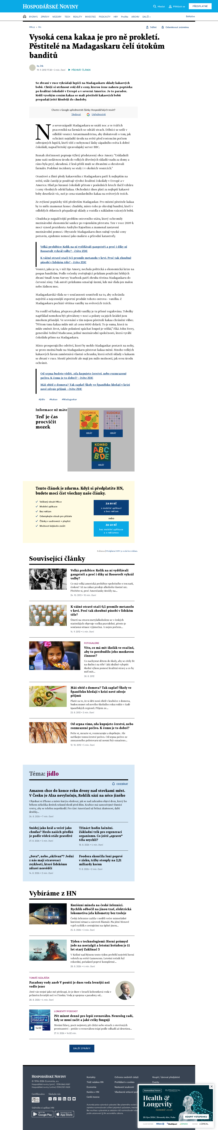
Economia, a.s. (52, 1081)
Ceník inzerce (93, 1097)
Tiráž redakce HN (95, 1082)
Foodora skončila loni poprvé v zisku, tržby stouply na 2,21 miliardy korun (101, 860)
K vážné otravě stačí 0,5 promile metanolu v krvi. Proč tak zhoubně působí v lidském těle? (102, 611)
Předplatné (200, 6)
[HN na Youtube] (74, 1098)
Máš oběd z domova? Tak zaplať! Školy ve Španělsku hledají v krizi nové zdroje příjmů (101, 692)
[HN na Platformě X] (50, 1098)
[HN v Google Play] (42, 1114)
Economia (91, 1087)
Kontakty (91, 1077)
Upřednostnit (99, 114)
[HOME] (24, 17)
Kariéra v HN (93, 1092)
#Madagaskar (69, 399)
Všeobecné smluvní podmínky (129, 1092)
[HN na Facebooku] (54, 1098)
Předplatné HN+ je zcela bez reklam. (122, 551)
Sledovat (76, 114)
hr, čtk (40, 65)
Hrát (89, 433)
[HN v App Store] (64, 1114)
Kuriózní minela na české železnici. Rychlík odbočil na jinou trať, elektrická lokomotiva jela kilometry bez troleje (101, 909)
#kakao (53, 399)
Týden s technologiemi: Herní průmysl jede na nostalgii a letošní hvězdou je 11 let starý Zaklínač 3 (100, 945)
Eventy (155, 1082)
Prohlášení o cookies (124, 1082)
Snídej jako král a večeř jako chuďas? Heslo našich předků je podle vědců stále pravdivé (51, 832)
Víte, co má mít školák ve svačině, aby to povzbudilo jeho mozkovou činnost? (109, 652)
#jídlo (42, 399)
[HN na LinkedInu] (64, 1098)
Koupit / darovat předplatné (166, 1077)
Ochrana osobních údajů (127, 1077)
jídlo (53, 774)
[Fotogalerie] (31, 667)
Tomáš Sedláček (39, 977)
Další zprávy (81, 1048)
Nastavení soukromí (124, 1087)
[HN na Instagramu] (59, 1098)
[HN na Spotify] (69, 1098)
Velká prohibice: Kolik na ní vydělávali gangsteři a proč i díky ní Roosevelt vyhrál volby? (102, 574)
